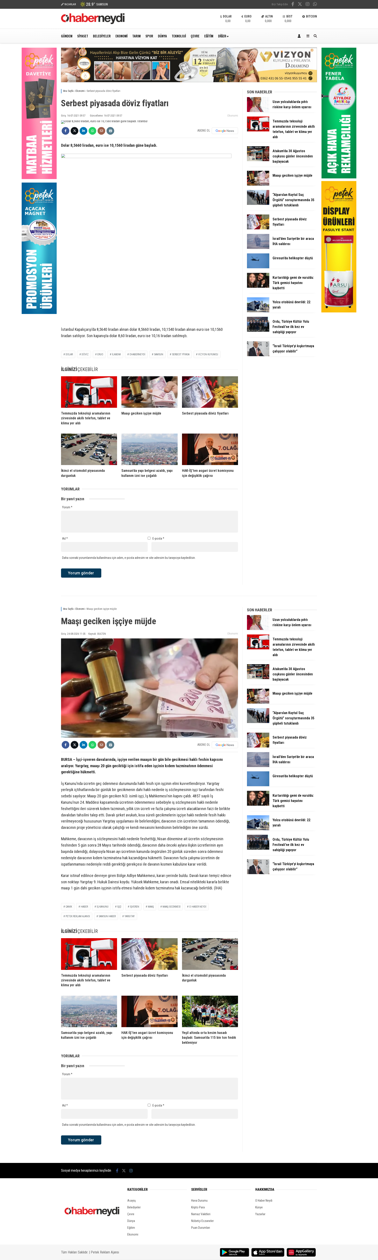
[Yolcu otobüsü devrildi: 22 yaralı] (258, 311)
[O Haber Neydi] (92, 23)
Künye (259, 1207)
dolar (69, 354)
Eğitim (208, 35)
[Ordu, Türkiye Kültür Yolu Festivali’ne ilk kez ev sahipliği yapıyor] (258, 330)
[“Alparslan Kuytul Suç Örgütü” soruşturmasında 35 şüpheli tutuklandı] (258, 204)
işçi (119, 906)
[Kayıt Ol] (300, 36)
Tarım (136, 35)
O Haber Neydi (263, 1200)
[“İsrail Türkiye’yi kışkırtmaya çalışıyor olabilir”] (258, 355)
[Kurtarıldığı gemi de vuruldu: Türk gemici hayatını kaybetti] (258, 286)
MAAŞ (151, 906)
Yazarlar (260, 1214)
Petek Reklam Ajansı (105, 1252)
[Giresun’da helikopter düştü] (258, 267)
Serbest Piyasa (180, 354)
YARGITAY (129, 916)
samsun (158, 354)
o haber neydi (197, 906)
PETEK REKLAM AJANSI (78, 916)
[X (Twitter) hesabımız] (300, 4)
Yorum (67, 507)
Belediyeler (102, 35)
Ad (65, 538)
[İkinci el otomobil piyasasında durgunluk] (89, 449)
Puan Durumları (200, 1227)
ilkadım (116, 354)
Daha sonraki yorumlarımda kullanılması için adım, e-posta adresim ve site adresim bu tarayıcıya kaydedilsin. (129, 557)
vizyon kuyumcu (208, 354)
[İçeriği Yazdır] (110, 131)
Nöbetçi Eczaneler (202, 1221)
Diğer (222, 35)
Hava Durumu (199, 1200)
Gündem (66, 35)
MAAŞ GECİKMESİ (171, 906)
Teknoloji (179, 35)
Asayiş (131, 1200)
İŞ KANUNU (102, 906)
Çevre (195, 35)
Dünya (162, 35)
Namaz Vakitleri (200, 1214)
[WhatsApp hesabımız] (315, 4)
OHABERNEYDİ (137, 354)
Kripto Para (198, 1207)
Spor (149, 35)
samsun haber (107, 916)
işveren (134, 906)
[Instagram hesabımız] (308, 4)
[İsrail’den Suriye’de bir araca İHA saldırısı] (258, 247)
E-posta (158, 538)
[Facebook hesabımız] (292, 4)
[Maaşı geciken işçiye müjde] (149, 392)
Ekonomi (122, 35)
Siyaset (82, 35)
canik (69, 906)
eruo (100, 354)
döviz (85, 354)
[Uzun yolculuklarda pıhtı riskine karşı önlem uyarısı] (258, 111)
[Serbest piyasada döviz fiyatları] (210, 392)
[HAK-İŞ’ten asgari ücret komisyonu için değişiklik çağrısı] (210, 449)
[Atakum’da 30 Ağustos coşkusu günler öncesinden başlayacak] (258, 160)
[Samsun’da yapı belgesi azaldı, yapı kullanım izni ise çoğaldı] (149, 449)
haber (84, 906)
